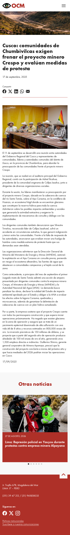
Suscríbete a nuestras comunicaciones (20, 524)
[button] (28, 464)
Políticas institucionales (13, 521)
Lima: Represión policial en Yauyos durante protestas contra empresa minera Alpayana (35, 444)
